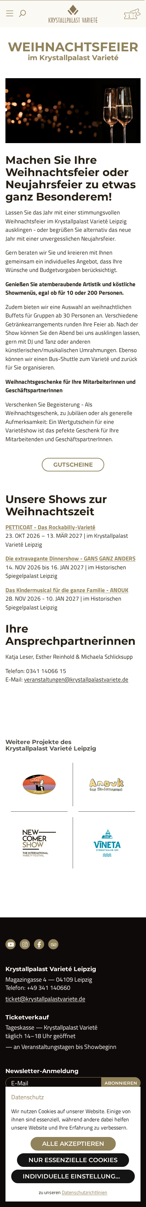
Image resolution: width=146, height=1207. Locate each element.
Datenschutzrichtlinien (84, 1192)
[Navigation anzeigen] (9, 13)
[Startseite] (73, 13)
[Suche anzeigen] (22, 13)
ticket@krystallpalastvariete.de (45, 998)
